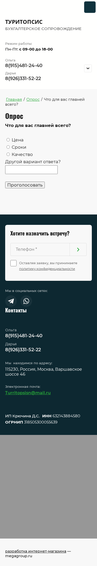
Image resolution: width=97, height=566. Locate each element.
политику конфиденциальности (47, 269)
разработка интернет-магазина (35, 551)
